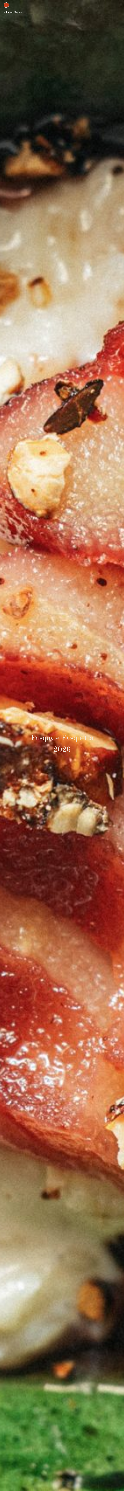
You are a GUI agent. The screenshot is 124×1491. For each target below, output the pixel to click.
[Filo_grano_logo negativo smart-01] (13, 11)
